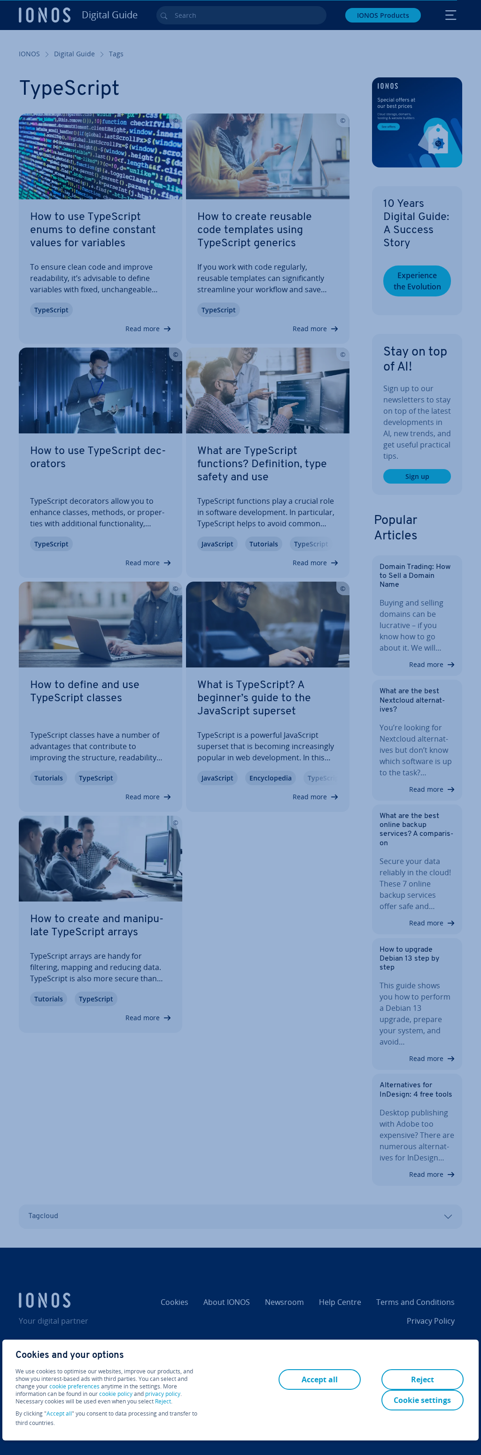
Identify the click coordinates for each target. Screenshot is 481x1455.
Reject (163, 1401)
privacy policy (162, 1394)
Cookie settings (422, 1400)
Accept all (59, 1413)
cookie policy (115, 1394)
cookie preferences (74, 1386)
